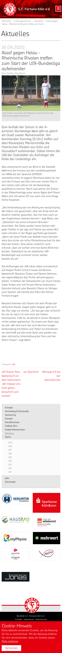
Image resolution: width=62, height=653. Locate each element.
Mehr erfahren (10, 641)
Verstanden (11, 648)
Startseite (6, 21)
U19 (13, 364)
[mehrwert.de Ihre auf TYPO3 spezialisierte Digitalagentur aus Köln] (47, 538)
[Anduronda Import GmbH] (47, 554)
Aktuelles (38, 21)
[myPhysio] (15, 538)
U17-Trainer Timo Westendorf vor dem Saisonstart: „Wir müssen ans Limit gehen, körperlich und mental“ (11, 384)
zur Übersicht (31, 372)
